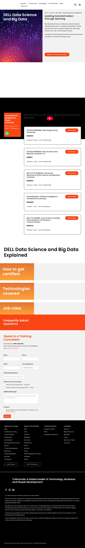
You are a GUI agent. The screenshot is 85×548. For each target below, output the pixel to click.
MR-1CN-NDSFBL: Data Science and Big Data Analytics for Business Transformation (43, 220)
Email (6, 364)
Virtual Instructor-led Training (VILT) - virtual (19, 387)
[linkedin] (13, 490)
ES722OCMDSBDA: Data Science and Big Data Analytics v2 (42, 152)
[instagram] (10, 490)
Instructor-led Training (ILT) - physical (17, 384)
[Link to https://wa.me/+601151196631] (7, 133)
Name (6, 355)
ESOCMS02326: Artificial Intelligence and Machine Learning (42, 197)
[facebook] (6, 490)
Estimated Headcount (11, 373)
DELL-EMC (59, 13)
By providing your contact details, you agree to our (22, 410)
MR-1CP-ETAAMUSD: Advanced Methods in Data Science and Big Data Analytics (43, 175)
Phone (24, 355)
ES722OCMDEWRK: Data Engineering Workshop (42, 131)
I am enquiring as (27, 364)
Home (46, 13)
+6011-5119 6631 (12, 348)
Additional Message (10, 391)
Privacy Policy (10, 411)
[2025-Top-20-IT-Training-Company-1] (9, 524)
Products (51, 13)
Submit (7, 416)
